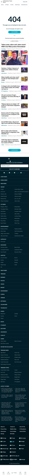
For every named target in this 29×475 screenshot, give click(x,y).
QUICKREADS (4, 338)
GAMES (2, 345)
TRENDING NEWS (5, 356)
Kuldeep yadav (18, 363)
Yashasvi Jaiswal (18, 202)
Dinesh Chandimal (4, 207)
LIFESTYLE (3, 262)
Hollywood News (18, 235)
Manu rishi (17, 366)
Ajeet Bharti (3, 359)
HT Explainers (4, 91)
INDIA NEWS (3, 190)
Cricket (11, 4)
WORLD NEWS (4, 186)
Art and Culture (4, 264)
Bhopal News (17, 213)
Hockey (2, 322)
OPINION (3, 304)
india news (4, 73)
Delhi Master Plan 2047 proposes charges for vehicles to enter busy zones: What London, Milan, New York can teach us (7, 411)
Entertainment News (5, 383)
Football (16, 320)
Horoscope (3, 248)
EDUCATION (3, 251)
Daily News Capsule (5, 171)
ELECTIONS (3, 335)
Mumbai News (4, 225)
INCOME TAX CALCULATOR (7, 353)
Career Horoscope (4, 368)
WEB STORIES (4, 277)
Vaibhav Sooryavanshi (5, 363)
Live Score (3, 198)
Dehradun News (18, 215)
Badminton (3, 320)
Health (2, 269)
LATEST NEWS (4, 183)
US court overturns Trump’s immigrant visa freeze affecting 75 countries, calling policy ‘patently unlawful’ (21, 411)
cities (2, 144)
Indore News (3, 220)
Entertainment (24, 4)
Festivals (16, 266)
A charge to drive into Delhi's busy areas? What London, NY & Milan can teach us (10, 88)
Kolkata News (3, 222)
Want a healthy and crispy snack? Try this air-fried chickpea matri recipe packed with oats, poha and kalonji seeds (21, 404)
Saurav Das (17, 359)
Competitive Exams (5, 256)
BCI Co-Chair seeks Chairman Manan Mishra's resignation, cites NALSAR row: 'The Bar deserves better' (20, 426)
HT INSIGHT (3, 331)
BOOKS (2, 328)
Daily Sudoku (3, 347)
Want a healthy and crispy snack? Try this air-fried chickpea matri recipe (10, 79)
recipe (3, 82)
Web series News (4, 242)
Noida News (17, 225)
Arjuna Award (17, 361)
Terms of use (22, 433)
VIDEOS (2, 290)
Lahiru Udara (17, 207)
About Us (3, 433)
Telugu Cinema (18, 381)
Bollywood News (4, 235)
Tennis (16, 322)
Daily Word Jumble (5, 350)
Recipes (16, 269)
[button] (1, 1)
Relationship (3, 271)
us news (3, 100)
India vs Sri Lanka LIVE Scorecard (21, 198)
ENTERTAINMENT (4, 233)
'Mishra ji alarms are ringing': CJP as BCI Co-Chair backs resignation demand (10, 105)
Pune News (17, 227)
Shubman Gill (3, 200)
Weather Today (13, 435)
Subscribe (25, 1)
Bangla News (17, 383)
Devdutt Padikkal (18, 200)
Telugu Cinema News (5, 240)
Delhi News (3, 218)
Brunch (16, 264)
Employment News (18, 256)
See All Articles (14, 150)
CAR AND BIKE (4, 311)
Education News (18, 258)
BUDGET (2, 294)
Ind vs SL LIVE (17, 205)
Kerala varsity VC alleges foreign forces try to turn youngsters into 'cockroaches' (10, 114)
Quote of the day (4, 361)
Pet (1, 273)
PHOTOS (3, 287)
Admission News (4, 253)
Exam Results (3, 258)
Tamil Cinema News (19, 237)
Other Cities (17, 229)
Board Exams (17, 253)
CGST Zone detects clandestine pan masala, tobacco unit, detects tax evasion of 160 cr (10, 141)
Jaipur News (17, 220)
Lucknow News (18, 222)
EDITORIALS (3, 307)
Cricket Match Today (19, 195)
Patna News (3, 227)
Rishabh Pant (3, 205)
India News (17, 4)
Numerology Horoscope (6, 370)
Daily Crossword (18, 347)
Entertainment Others (19, 242)
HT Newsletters (23, 435)
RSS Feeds (12, 440)
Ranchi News (3, 229)
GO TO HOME (15, 32)
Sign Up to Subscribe (14, 174)
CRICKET (3, 193)
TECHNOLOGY (4, 314)
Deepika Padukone (4, 366)
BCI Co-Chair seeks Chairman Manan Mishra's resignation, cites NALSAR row (10, 132)
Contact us (12, 433)
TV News (16, 240)
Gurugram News (18, 218)
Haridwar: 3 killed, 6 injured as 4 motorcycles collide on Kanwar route (10, 70)
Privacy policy (4, 435)
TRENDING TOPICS (5, 374)
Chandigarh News (4, 215)
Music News (3, 237)
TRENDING (3, 280)
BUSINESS (3, 283)
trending (3, 49)
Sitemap (2, 440)
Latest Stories (5, 392)
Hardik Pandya (4, 202)
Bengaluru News (4, 213)
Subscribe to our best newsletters (14, 168)
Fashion (2, 266)
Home (2, 4)
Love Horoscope (18, 368)
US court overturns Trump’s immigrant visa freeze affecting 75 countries (10, 97)
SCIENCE (3, 300)
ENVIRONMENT (4, 297)
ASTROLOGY (3, 245)
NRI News (3, 388)
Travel (16, 271)
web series (4, 125)
